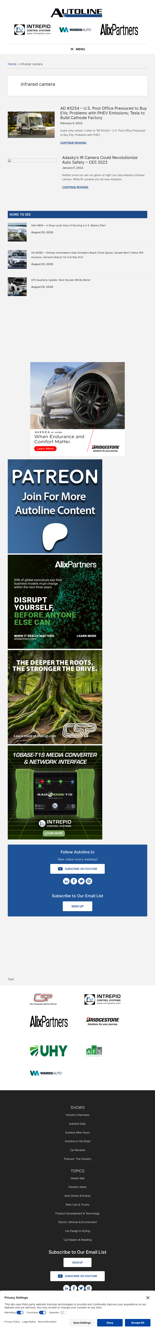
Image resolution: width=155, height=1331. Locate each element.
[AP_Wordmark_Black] (119, 30)
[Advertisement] (77, 328)
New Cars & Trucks (77, 1204)
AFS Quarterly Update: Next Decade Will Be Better (61, 279)
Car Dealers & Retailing (77, 1239)
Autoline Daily (77, 1123)
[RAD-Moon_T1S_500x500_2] (55, 838)
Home (12, 64)
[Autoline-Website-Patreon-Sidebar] (55, 552)
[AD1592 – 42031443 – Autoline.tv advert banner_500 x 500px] (55, 648)
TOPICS (77, 1171)
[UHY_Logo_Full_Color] (49, 1051)
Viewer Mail (77, 1178)
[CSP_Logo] (49, 1000)
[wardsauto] (75, 30)
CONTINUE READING (73, 142)
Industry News (78, 1186)
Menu (80, 49)
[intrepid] (32, 30)
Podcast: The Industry (77, 1158)
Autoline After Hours (77, 1132)
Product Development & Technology (77, 1213)
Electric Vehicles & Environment (77, 1222)
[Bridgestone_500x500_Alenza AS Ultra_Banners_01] (77, 455)
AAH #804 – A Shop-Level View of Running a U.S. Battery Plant (68, 225)
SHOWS (78, 1107)
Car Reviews (77, 1150)
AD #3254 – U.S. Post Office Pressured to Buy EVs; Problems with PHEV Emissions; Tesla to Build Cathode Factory (103, 113)
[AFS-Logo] (103, 1051)
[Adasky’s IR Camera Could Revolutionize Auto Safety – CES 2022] (32, 161)
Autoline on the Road (77, 1141)
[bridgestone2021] (103, 1022)
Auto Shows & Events (77, 1195)
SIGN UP (77, 906)
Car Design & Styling (77, 1230)
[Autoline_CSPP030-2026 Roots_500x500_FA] (55, 743)
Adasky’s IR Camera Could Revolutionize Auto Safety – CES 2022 (99, 160)
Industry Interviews (77, 1114)
